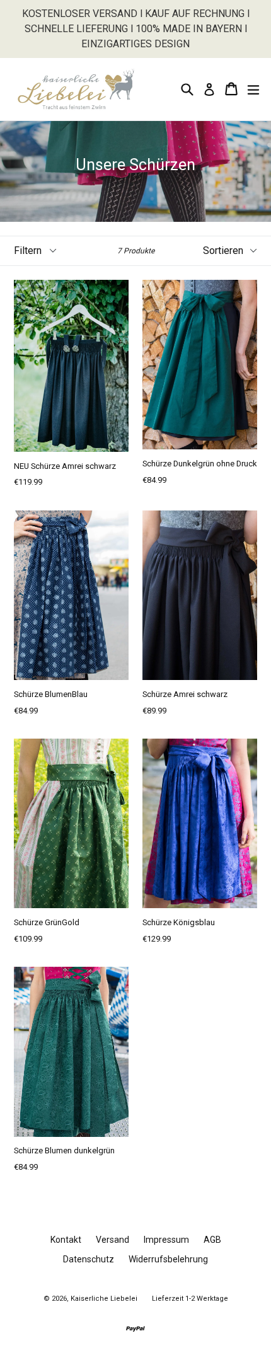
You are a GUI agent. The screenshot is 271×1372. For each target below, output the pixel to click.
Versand (112, 1240)
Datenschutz (88, 1259)
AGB (212, 1240)
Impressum (166, 1240)
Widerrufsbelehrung (168, 1259)
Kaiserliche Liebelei (104, 1298)
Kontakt (65, 1240)
